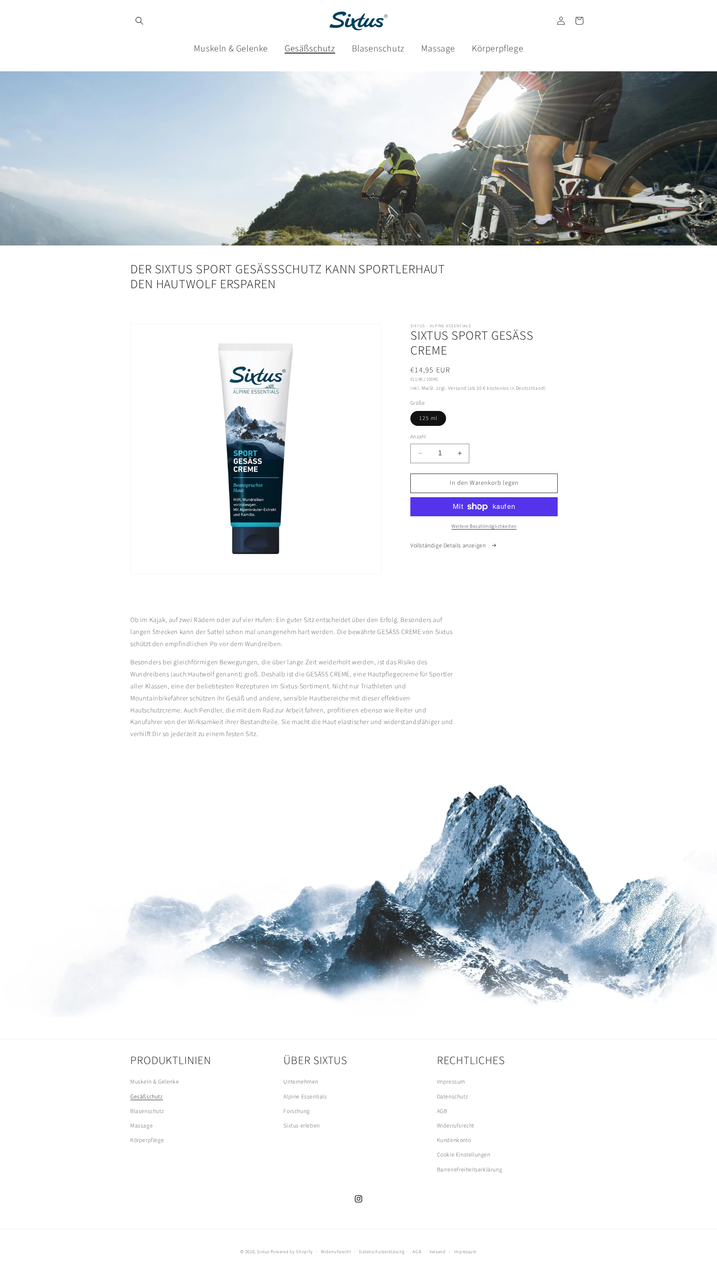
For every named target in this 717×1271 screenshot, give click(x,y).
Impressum (451, 1082)
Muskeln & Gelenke (154, 1082)
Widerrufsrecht (455, 1126)
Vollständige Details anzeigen (448, 546)
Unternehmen (300, 1082)
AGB (442, 1111)
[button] (139, 21)
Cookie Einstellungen (463, 1155)
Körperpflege (147, 1140)
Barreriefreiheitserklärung (469, 1170)
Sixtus (264, 1252)
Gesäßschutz (146, 1097)
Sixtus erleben (301, 1126)
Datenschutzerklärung (381, 1252)
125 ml (428, 418)
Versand (437, 1252)
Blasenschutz (147, 1111)
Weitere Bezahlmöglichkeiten (484, 526)
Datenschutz (452, 1097)
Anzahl (418, 436)
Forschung (296, 1111)
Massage (141, 1126)
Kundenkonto (454, 1140)
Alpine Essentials (305, 1097)
